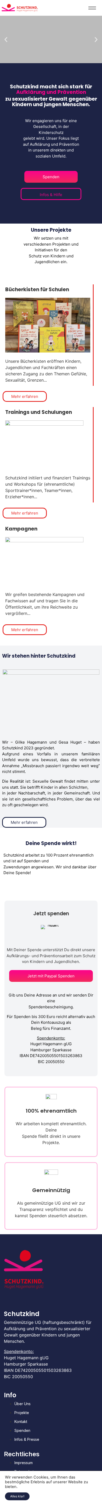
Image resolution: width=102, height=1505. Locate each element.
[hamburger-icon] (92, 8)
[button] (6, 39)
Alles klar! (17, 1496)
